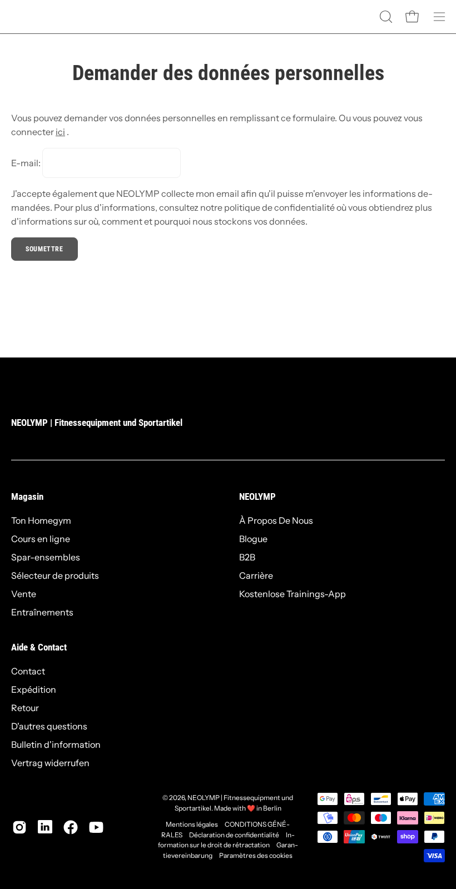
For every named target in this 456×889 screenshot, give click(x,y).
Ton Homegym (41, 520)
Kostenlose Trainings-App (292, 593)
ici (60, 131)
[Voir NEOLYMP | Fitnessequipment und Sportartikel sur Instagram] (19, 827)
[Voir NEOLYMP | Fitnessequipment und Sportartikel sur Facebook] (70, 827)
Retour (25, 707)
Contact (28, 671)
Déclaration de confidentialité (234, 835)
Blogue (253, 538)
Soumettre (44, 249)
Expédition (33, 689)
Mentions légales (192, 824)
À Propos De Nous (276, 520)
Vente (23, 593)
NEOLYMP (257, 496)
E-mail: (26, 162)
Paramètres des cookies (256, 855)
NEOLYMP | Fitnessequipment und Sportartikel (96, 422)
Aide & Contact (39, 647)
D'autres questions (49, 726)
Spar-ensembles (45, 557)
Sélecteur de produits (55, 575)
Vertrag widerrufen (50, 762)
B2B (247, 557)
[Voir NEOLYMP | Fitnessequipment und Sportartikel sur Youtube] (96, 827)
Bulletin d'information (56, 744)
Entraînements (42, 612)
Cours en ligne (40, 538)
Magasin (27, 496)
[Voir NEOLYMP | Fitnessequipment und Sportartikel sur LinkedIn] (45, 827)
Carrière (256, 575)
